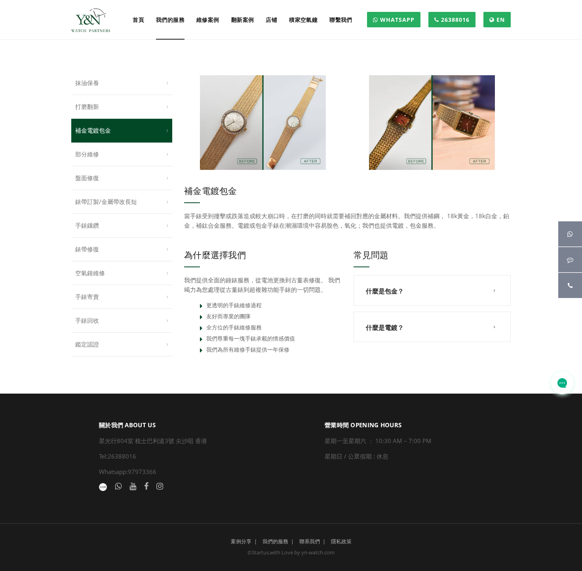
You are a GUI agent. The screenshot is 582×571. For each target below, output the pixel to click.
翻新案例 (242, 19)
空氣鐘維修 (90, 273)
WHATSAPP (396, 19)
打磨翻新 (87, 106)
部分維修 (87, 154)
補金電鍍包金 (93, 130)
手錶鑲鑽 (87, 225)
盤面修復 (87, 178)
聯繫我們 (340, 19)
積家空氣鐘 (303, 19)
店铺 (271, 19)
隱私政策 (341, 541)
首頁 (138, 19)
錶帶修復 (87, 249)
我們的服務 (170, 19)
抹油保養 (87, 83)
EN (500, 19)
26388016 (454, 19)
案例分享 (241, 541)
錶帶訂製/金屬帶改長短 (106, 202)
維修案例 (207, 19)
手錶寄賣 (87, 297)
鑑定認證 (87, 344)
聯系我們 (309, 541)
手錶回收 (87, 320)
